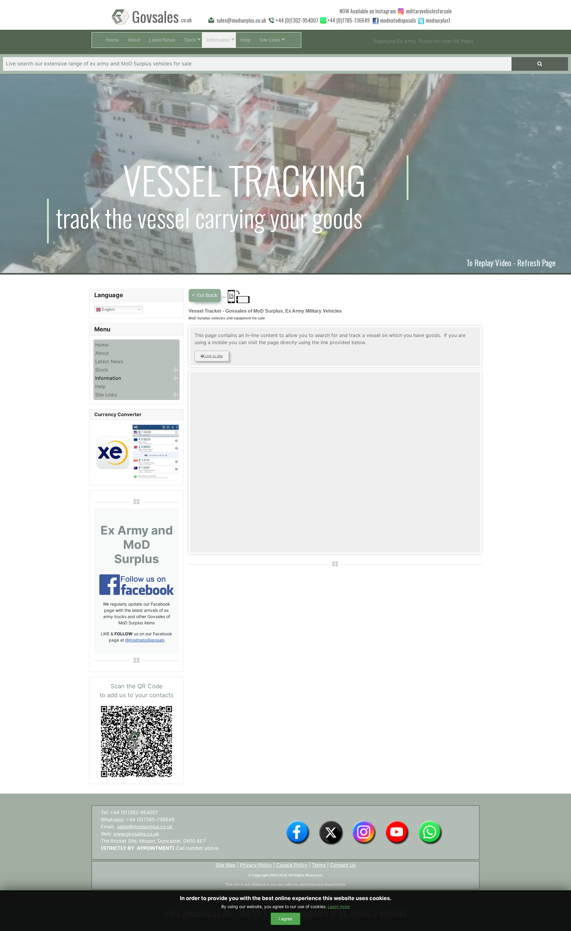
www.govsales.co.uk (136, 834)
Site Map (226, 865)
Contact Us (343, 865)
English (108, 309)
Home (102, 345)
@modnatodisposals (144, 639)
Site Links (106, 395)
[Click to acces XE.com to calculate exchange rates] (136, 452)
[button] (191, 40)
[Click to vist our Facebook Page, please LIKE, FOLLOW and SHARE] (136, 584)
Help (100, 386)
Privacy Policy (256, 865)
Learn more (339, 906)
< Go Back (204, 295)
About (102, 353)
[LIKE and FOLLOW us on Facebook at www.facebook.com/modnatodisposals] (298, 832)
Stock (101, 370)
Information (108, 378)
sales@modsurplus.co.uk (144, 827)
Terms (319, 865)
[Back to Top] (560, 920)
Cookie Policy (292, 865)
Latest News (109, 361)
